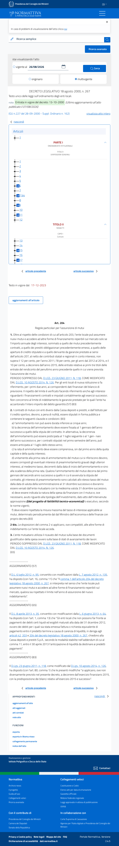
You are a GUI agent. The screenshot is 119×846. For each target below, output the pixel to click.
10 (20, 210)
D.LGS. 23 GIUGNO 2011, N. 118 (62, 378)
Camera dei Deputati (18, 823)
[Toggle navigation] (102, 13)
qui (65, 29)
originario (37, 79)
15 (20, 250)
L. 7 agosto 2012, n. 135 (93, 574)
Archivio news (15, 785)
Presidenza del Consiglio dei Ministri (25, 819)
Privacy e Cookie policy (20, 837)
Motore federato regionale (72, 798)
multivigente (85, 79)
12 (20, 219)
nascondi (19, 122)
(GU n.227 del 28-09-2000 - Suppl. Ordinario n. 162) (39, 113)
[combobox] (59, 39)
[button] (63, 66)
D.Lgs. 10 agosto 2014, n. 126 (88, 666)
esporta (16, 731)
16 (20, 255)
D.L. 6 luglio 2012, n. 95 (25, 574)
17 (20, 260)
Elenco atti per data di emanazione (75, 789)
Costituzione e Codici (69, 785)
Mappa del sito (54, 837)
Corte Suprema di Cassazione (73, 819)
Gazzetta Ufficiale (68, 793)
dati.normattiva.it (48, 841)
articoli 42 (15, 635)
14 (20, 245)
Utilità (63, 806)
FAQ (65, 837)
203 (24, 635)
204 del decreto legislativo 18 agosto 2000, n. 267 (58, 635)
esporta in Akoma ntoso (23, 736)
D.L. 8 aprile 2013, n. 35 (25, 614)
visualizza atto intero (98, 113)
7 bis (22, 195)
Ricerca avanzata (98, 49)
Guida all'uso (14, 793)
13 (20, 240)
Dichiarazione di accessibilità (23, 841)
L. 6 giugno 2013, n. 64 (92, 614)
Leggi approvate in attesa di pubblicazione (79, 802)
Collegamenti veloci (17, 798)
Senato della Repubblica (19, 827)
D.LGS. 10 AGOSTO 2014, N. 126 (35, 382)
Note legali (39, 837)
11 (20, 215)
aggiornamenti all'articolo (25, 300)
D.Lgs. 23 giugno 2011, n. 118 (28, 666)
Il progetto (13, 789)
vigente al (22, 67)
